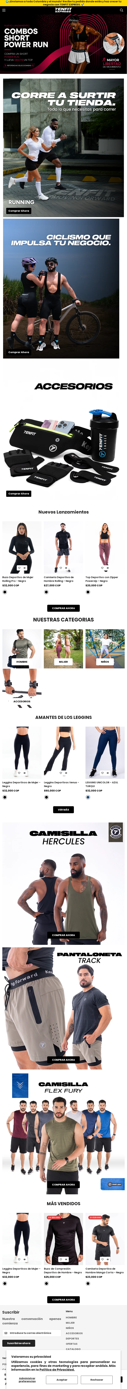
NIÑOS (105, 662)
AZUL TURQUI (88, 797)
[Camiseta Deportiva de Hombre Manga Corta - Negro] (105, 1239)
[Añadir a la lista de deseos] (19, 568)
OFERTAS (71, 1344)
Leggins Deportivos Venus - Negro (61, 784)
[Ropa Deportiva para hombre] (22, 648)
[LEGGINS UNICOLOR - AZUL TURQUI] (105, 753)
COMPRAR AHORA (63, 608)
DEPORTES (72, 1338)
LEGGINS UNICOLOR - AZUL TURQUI (101, 784)
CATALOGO (73, 1349)
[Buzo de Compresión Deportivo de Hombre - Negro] (63, 1239)
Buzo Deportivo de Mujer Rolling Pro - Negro (17, 579)
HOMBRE (21, 662)
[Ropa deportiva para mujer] (63, 648)
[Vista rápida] (24, 568)
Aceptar (62, 1380)
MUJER (63, 662)
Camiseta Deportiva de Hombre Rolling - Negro (59, 579)
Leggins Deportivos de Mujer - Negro (21, 784)
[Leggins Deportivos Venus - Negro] (63, 753)
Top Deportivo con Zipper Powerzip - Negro (101, 579)
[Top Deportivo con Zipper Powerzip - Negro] (105, 547)
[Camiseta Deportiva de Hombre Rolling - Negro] (63, 547)
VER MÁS (63, 810)
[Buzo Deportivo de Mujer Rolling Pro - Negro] (22, 547)
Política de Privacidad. (57, 1370)
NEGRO (5, 592)
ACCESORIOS (21, 701)
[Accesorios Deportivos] (22, 688)
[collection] (105, 648)
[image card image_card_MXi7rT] (63, 1008)
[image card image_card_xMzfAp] (63, 883)
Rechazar (96, 1380)
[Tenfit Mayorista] (63, 10)
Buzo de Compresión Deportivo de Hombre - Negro (63, 1270)
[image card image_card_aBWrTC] (63, 1133)
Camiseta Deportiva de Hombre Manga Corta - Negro (104, 1270)
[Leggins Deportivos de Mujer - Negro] (22, 753)
